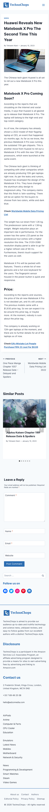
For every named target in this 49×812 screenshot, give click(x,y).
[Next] (41, 429)
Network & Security (12, 757)
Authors (35, 794)
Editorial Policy (11, 799)
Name (9, 531)
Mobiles (7, 749)
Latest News (9, 744)
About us (14, 794)
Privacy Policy (28, 799)
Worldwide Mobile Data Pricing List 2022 (37, 364)
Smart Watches (10, 774)
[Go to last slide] (7, 429)
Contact (25, 794)
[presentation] (24, 413)
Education (8, 732)
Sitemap (41, 799)
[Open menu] (43, 5)
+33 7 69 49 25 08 (12, 695)
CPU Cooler (9, 728)
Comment (11, 495)
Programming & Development (17, 769)
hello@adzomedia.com (14, 702)
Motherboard (9, 753)
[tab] (19, 461)
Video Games (10, 782)
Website (9, 555)
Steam (6, 778)
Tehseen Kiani (12, 46)
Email (8, 543)
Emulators (8, 740)
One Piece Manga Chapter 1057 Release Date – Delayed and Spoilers (12, 368)
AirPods (7, 715)
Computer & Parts (12, 724)
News (6, 18)
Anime (6, 719)
